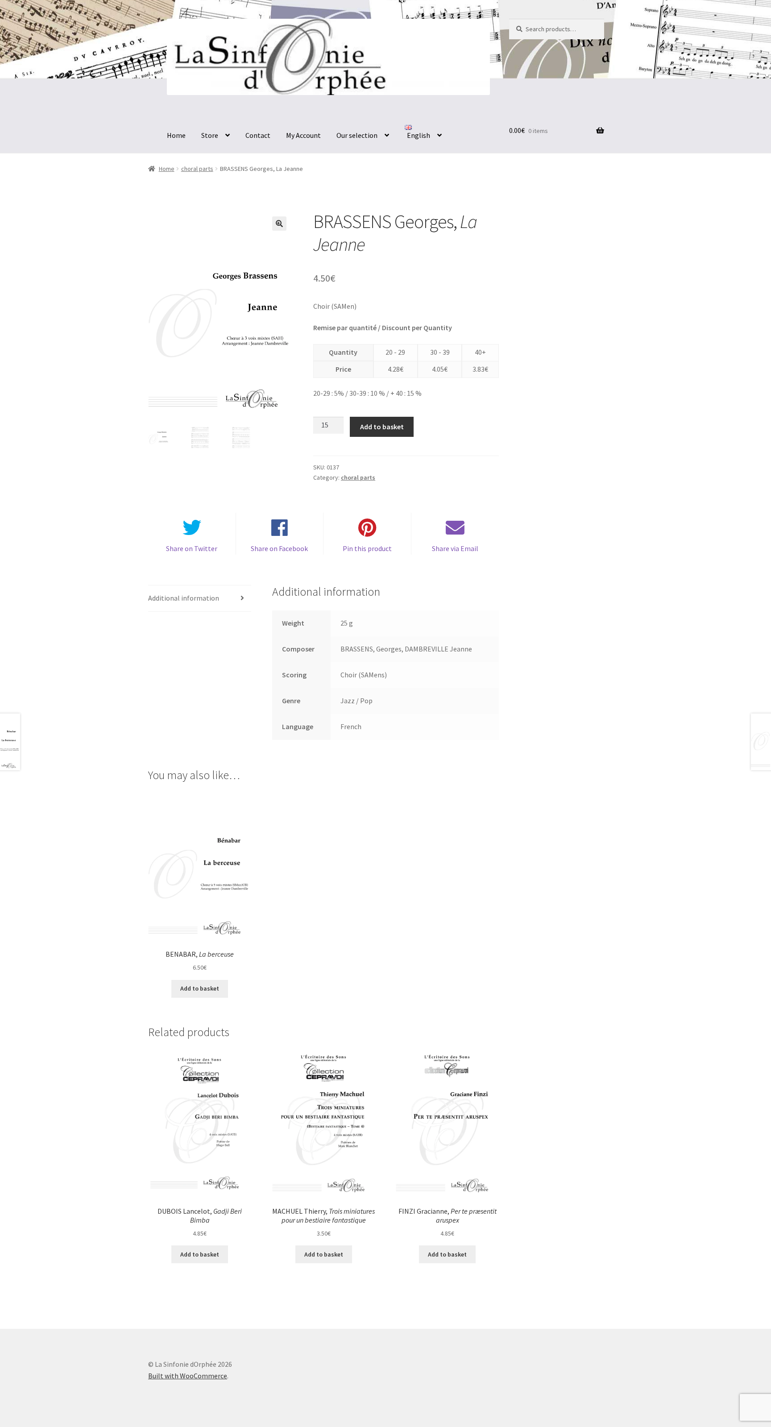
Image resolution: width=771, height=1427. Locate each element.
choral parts (197, 169)
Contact (257, 135)
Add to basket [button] (199, 988)
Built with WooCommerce (187, 1375)
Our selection (356, 135)
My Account (303, 135)
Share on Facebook (279, 548)
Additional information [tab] (183, 597)
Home (176, 135)
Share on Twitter (191, 548)
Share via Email (455, 548)
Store (209, 135)
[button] (279, 223)
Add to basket (382, 426)
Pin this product (367, 548)
